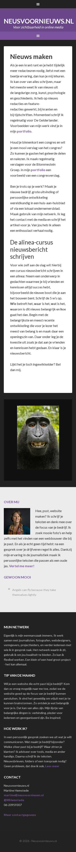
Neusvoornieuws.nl (39, 21)
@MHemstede (14, 800)
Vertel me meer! (21, 566)
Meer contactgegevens (20, 815)
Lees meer (52, 766)
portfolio (24, 131)
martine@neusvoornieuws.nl (24, 795)
